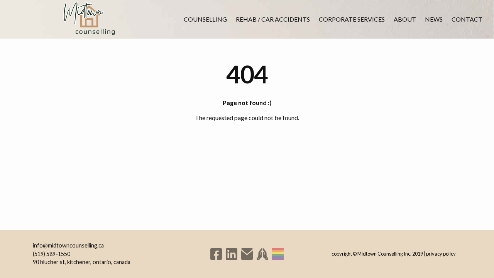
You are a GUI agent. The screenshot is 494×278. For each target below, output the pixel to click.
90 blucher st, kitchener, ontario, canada (81, 262)
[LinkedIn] (231, 254)
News (434, 19)
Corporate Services (352, 19)
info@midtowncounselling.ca (68, 245)
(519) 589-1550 (51, 254)
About (405, 19)
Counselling (205, 19)
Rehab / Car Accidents (273, 19)
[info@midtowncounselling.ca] (247, 254)
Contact (467, 19)
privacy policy (441, 254)
